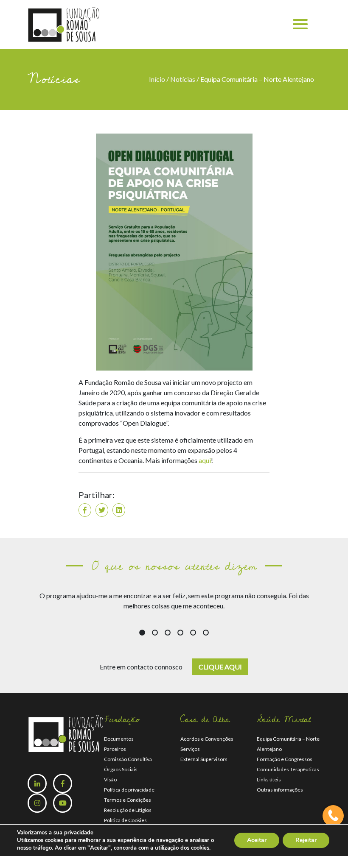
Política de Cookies (125, 820)
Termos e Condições (127, 800)
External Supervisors (203, 759)
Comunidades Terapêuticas (288, 769)
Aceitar (257, 840)
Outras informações (280, 789)
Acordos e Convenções (206, 739)
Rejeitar (306, 840)
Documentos (119, 739)
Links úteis (269, 779)
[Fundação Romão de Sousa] (64, 24)
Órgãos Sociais (121, 769)
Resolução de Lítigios (128, 810)
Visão (110, 779)
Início (157, 79)
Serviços (190, 749)
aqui (205, 460)
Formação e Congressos (284, 759)
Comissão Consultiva (128, 759)
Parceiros (115, 749)
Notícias (182, 79)
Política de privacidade (129, 789)
